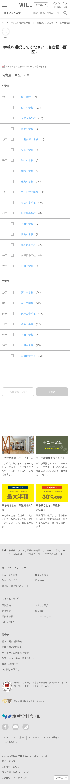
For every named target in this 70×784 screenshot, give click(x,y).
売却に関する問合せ (12, 647)
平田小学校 (27, 223)
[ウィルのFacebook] (6, 728)
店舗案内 (6, 605)
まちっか (32, 737)
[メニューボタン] (4, 5)
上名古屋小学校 (29, 139)
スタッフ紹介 (42, 605)
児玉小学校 (27, 149)
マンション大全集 (13, 737)
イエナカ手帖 (50, 737)
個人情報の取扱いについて (15, 772)
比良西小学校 (28, 244)
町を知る (39, 580)
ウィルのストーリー (14, 742)
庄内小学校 (27, 181)
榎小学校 (26, 97)
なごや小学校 (28, 202)
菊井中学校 (27, 292)
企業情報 (6, 611)
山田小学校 (27, 266)
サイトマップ (8, 761)
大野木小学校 (28, 118)
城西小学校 (27, 171)
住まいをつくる (10, 580)
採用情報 (6, 622)
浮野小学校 (27, 128)
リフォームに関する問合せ (15, 652)
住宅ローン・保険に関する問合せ (18, 658)
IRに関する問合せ (11, 669)
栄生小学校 (27, 160)
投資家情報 (7, 616)
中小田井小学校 (29, 192)
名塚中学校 (27, 324)
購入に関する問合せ (12, 641)
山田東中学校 (28, 355)
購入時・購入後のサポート (15, 586)
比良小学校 (27, 234)
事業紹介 (39, 611)
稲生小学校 (27, 107)
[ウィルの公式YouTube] (16, 728)
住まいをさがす (10, 575)
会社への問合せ (10, 663)
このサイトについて (12, 767)
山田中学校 (27, 345)
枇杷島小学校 (28, 213)
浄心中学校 (27, 303)
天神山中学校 (28, 313)
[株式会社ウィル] (3, 23)
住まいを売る (42, 575)
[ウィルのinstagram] (25, 727)
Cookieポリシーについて (14, 778)
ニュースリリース (44, 616)
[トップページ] (25, 5)
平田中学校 (27, 334)
